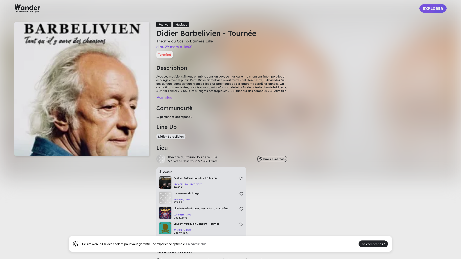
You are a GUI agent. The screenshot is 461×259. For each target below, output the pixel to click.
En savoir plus (196, 244)
